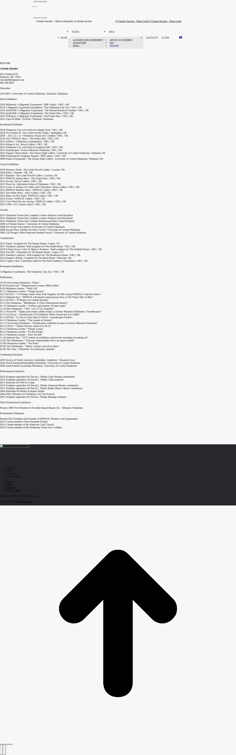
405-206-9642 (40, 1)
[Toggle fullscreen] (7, 744)
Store (9, 470)
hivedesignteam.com (22, 501)
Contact (10, 473)
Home (9, 467)
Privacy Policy (13, 476)
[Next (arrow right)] (4, 750)
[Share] (4, 744)
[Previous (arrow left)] (1, 750)
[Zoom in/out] (11, 744)
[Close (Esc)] (1, 744)
